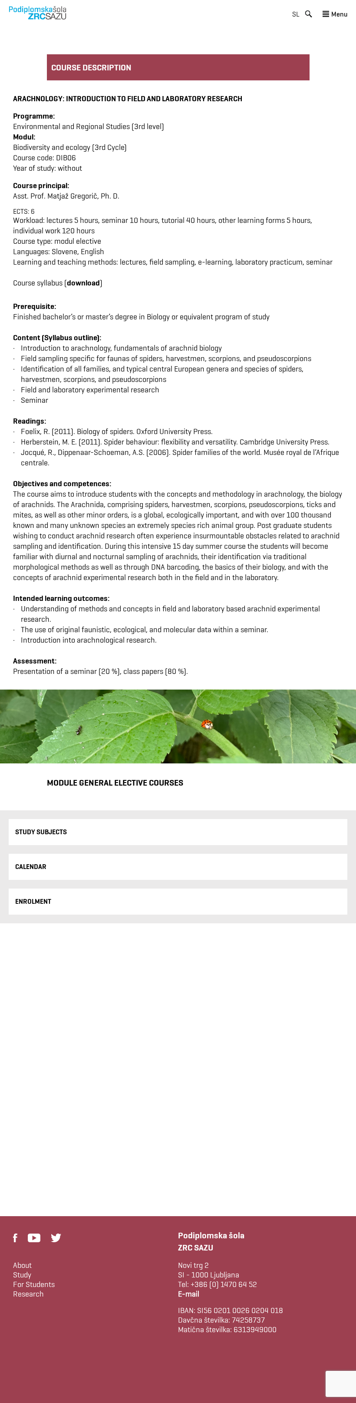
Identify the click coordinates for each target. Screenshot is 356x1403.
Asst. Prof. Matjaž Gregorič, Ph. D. (66, 196)
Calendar (30, 866)
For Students (34, 1284)
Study (22, 1275)
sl (296, 14)
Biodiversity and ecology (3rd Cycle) (70, 147)
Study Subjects (41, 831)
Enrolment (33, 901)
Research (28, 1294)
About (22, 1265)
